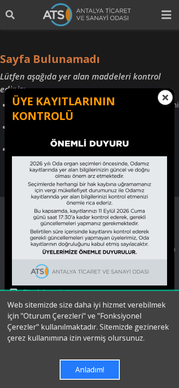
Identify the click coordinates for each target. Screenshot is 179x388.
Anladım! (89, 370)
